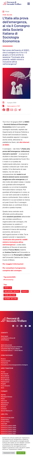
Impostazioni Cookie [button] (8, 453)
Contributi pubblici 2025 (8, 425)
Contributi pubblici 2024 (8, 427)
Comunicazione (5, 361)
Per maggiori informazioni (13, 264)
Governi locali (5, 378)
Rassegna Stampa (6, 397)
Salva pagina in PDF (13, 106)
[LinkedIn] (8, 110)
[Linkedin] (13, 326)
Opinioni (3, 407)
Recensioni (4, 405)
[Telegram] (25, 326)
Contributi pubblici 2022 (8, 431)
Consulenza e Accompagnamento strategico (14, 365)
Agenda (3, 395)
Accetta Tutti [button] (21, 453)
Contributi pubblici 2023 (8, 429)
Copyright (4, 423)
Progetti (3, 384)
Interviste (4, 401)
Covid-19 (7, 288)
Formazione (4, 363)
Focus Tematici (5, 386)
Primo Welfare (7, 15)
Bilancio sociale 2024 (7, 417)
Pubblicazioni (5, 382)
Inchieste (4, 409)
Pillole (3, 399)
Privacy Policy (5, 421)
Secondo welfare (10, 299)
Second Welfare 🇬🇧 (6, 411)
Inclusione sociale (11, 291)
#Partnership (8, 280)
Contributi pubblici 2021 (8, 434)
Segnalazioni (5, 403)
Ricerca (3, 359)
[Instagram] (17, 326)
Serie (2, 388)
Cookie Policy (5, 419)
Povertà (25, 291)
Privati (3, 372)
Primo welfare (9, 295)
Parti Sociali (4, 374)
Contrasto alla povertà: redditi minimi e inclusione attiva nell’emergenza (15, 242)
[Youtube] (30, 326)
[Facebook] (4, 110)
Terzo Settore (5, 376)
